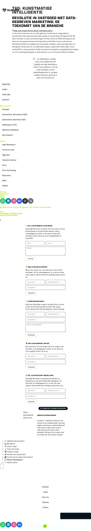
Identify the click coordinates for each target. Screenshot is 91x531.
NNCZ (4, 180)
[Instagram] (25, 201)
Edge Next (6, 155)
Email (2, 197)
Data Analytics (7, 135)
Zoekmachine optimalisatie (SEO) (14, 114)
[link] (47, 459)
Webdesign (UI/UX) (9, 125)
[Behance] (19, 201)
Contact (45, 507)
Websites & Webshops (10, 130)
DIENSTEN (6, 84)
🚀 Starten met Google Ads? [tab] (15, 454)
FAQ (1, 212)
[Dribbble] (14, 201)
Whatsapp (4, 193)
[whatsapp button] (2, 466)
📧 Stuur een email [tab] (11, 449)
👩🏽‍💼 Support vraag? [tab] (11, 452)
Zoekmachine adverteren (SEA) (14, 119)
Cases (45, 492)
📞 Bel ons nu (9, 443)
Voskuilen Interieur (9, 160)
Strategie (5, 109)
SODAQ (5, 186)
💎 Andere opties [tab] (10, 462)
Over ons (45, 497)
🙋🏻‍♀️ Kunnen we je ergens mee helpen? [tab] (18, 457)
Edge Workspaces (8, 144)
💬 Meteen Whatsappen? (13, 460)
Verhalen (45, 502)
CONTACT (5, 100)
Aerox (4, 165)
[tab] (47, 443)
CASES (4, 89)
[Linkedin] (8, 201)
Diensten (45, 487)
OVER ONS (6, 94)
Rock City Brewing (9, 170)
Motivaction (6, 175)
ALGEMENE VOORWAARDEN (11, 213)
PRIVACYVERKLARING (8, 215)
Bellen (2, 195)
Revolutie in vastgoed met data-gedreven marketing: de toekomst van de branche (44, 21)
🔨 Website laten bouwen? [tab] (14, 441)
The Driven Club (8, 150)
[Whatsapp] (3, 201)
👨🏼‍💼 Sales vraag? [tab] (10, 446)
